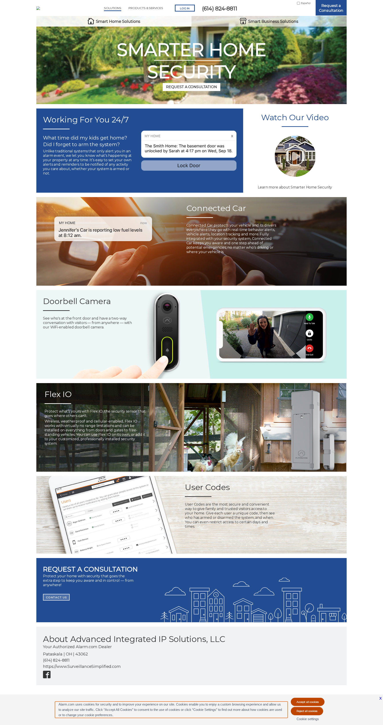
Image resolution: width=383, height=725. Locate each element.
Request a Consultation (331, 8)
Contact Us (56, 597)
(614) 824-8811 (219, 8)
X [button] (380, 698)
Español (306, 3)
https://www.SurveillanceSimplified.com (82, 666)
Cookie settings (308, 719)
